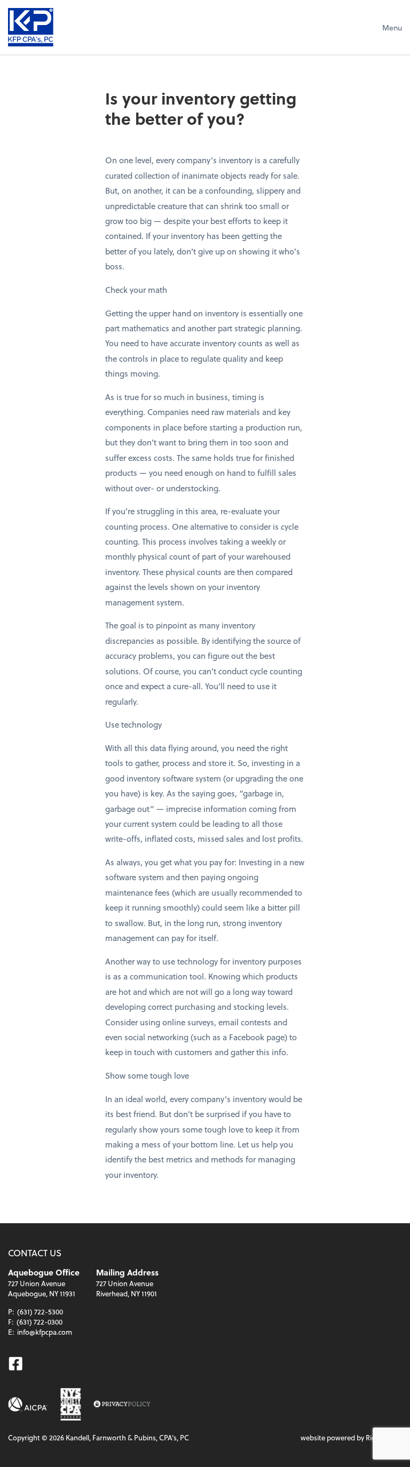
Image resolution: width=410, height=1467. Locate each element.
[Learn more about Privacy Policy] (121, 1404)
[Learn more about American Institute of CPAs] (28, 1404)
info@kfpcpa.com (44, 1332)
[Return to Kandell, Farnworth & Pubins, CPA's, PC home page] (30, 27)
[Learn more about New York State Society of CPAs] (71, 1404)
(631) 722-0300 (39, 1322)
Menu (392, 27)
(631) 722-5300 (40, 1311)
